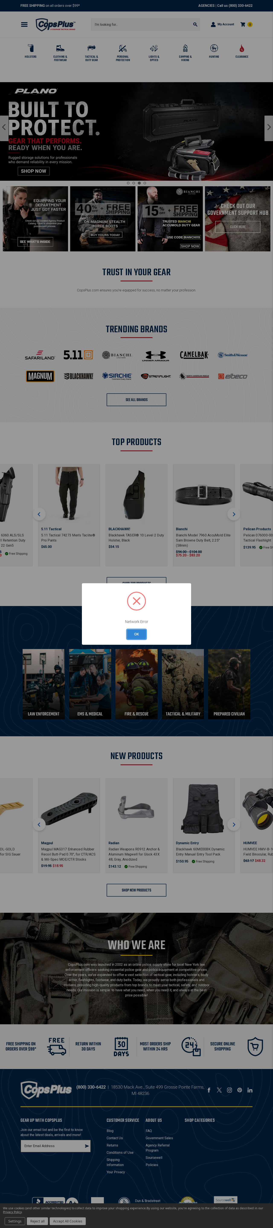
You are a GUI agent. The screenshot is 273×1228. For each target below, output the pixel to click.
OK (136, 634)
